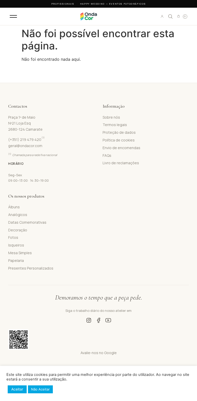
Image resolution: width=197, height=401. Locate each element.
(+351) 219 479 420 (26, 139)
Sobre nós (111, 117)
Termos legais (115, 124)
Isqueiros (16, 245)
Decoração (17, 230)
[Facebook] (98, 320)
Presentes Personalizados (30, 268)
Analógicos (17, 214)
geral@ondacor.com (25, 145)
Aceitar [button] (17, 389)
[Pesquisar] (170, 16)
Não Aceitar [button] (40, 389)
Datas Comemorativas (27, 222)
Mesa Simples (20, 252)
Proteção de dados (119, 132)
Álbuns (14, 206)
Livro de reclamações (121, 162)
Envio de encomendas (121, 147)
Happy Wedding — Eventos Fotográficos (113, 3)
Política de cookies (119, 140)
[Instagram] (89, 320)
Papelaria (16, 260)
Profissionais (62, 3)
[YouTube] (108, 320)
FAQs (107, 155)
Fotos (13, 237)
